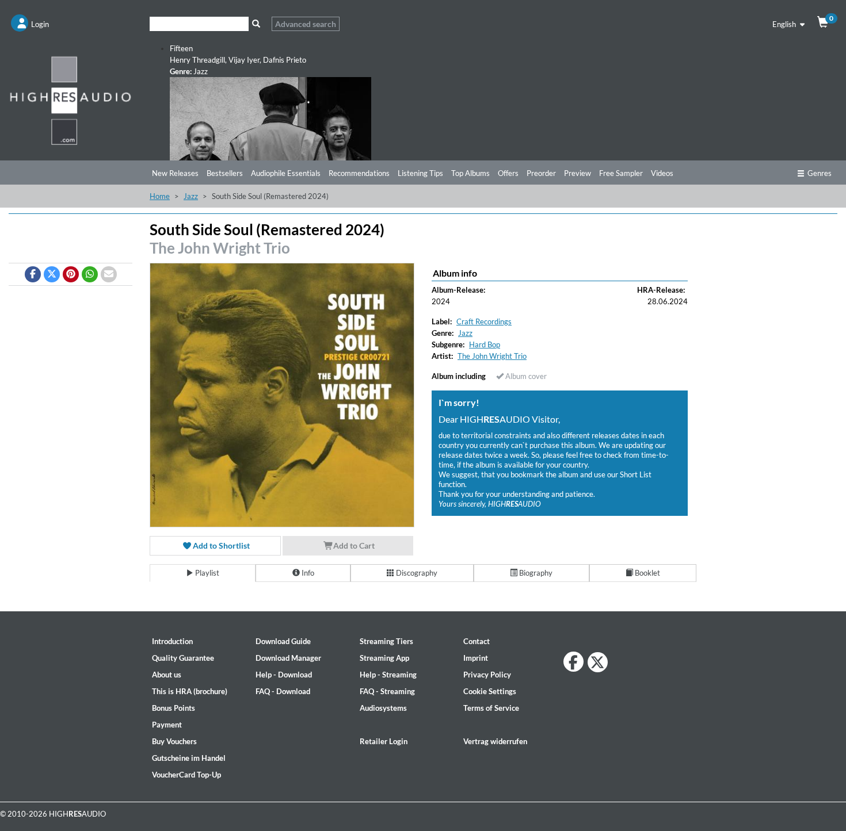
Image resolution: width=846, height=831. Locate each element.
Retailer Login (383, 741)
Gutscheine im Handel (189, 758)
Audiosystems (383, 708)
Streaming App (384, 657)
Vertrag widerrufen (495, 741)
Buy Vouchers (174, 741)
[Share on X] (52, 274)
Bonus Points (173, 708)
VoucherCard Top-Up (186, 774)
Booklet (646, 572)
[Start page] (70, 100)
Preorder (541, 173)
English (785, 24)
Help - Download (284, 674)
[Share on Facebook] (33, 274)
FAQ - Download (283, 691)
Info (307, 572)
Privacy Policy (487, 674)
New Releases (175, 173)
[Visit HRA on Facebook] (573, 662)
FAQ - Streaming (387, 691)
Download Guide (283, 641)
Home (160, 196)
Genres (819, 173)
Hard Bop (484, 344)
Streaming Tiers (386, 641)
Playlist (206, 572)
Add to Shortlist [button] (220, 545)
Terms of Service (491, 708)
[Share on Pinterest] (71, 274)
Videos (662, 173)
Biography (534, 572)
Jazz (191, 196)
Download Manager (288, 657)
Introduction (172, 641)
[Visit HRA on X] (598, 662)
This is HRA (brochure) (189, 691)
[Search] (256, 24)
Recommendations (359, 173)
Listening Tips (420, 173)
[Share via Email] (109, 274)
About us (166, 674)
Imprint (475, 657)
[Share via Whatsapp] (90, 274)
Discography (415, 572)
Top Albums (470, 173)
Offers (508, 173)
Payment (167, 724)
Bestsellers (225, 173)
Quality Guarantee (183, 657)
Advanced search (305, 24)
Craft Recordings (484, 321)
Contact (476, 641)
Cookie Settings (489, 691)
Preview (577, 173)
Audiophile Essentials (286, 173)
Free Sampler (621, 173)
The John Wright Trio (220, 248)
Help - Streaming (388, 674)
